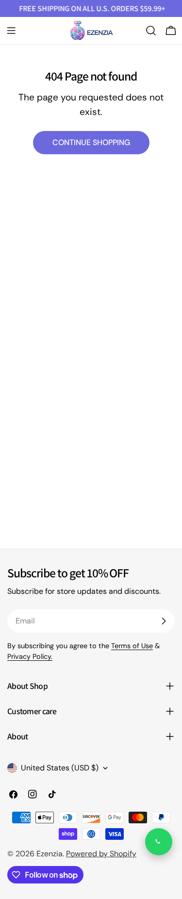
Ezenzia (49, 854)
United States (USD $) (60, 768)
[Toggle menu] (11, 30)
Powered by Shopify (101, 854)
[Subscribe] (163, 621)
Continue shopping (91, 142)
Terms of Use (132, 645)
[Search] (151, 30)
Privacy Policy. (29, 656)
